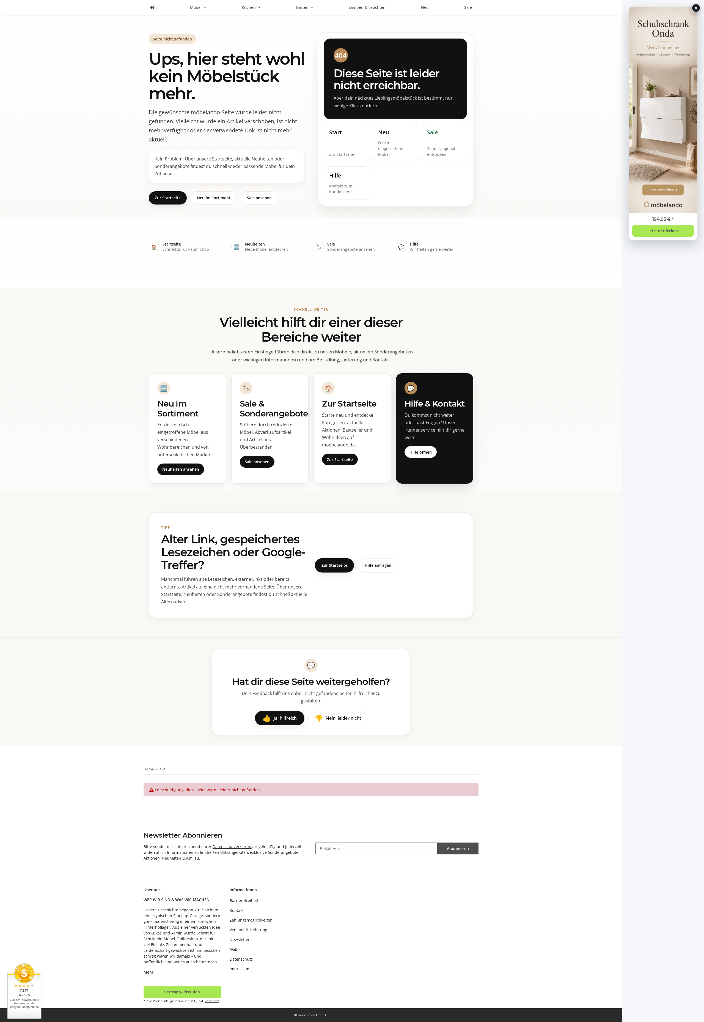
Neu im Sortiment (213, 197)
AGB (233, 949)
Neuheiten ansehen (180, 469)
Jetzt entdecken (663, 230)
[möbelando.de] (152, 7)
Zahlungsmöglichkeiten (251, 920)
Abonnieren (458, 848)
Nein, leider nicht (338, 718)
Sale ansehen (259, 197)
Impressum (240, 968)
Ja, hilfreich (280, 718)
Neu (425, 7)
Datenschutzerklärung (233, 846)
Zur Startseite (168, 197)
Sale (468, 7)
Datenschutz (241, 959)
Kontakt (237, 910)
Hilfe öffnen (420, 452)
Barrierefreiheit (244, 900)
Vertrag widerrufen (182, 991)
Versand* (212, 1001)
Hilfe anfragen (378, 565)
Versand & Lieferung (248, 929)
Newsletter (240, 939)
